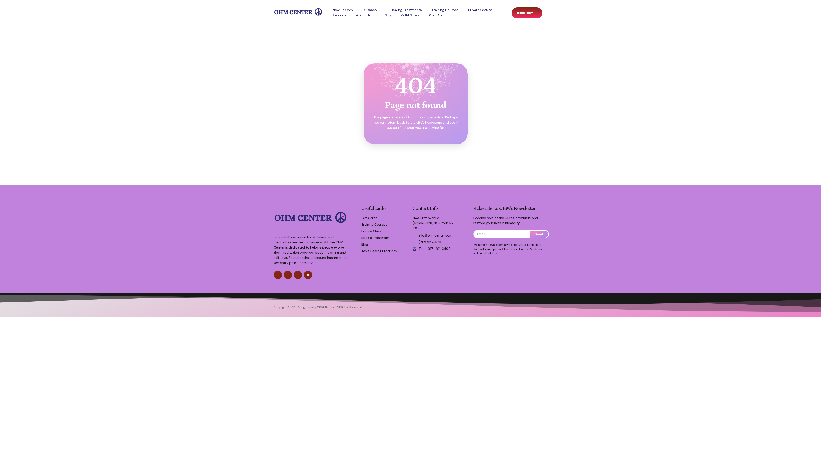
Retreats (339, 15)
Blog (388, 15)
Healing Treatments (406, 10)
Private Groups (480, 10)
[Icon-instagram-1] (288, 275)
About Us (363, 15)
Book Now (525, 12)
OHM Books (410, 15)
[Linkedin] (308, 275)
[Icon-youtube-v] (298, 275)
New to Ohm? (343, 10)
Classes (370, 10)
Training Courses (445, 10)
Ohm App (436, 15)
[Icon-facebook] (278, 275)
